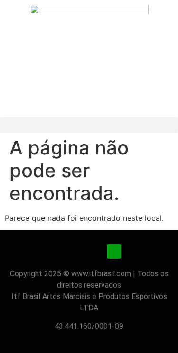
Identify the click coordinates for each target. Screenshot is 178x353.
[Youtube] (89, 251)
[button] (89, 125)
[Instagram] (64, 251)
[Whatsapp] (114, 251)
